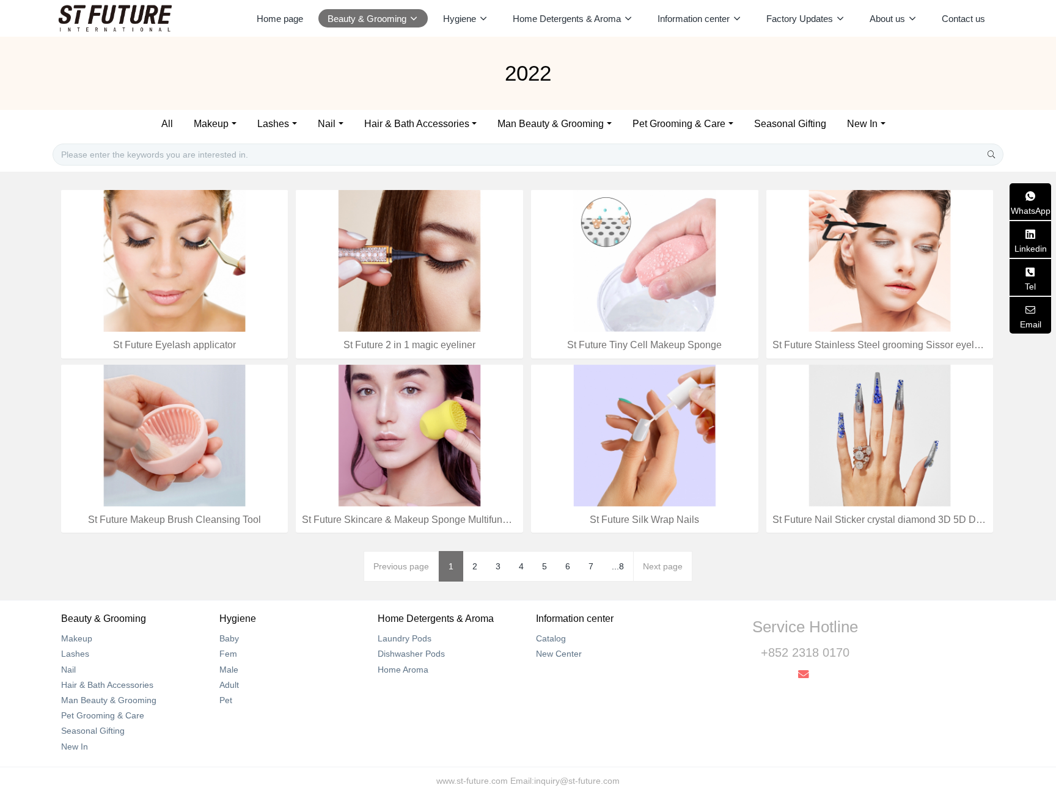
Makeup (211, 124)
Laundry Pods (404, 638)
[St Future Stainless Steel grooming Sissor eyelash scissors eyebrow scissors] (880, 260)
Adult (229, 685)
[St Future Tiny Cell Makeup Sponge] (644, 260)
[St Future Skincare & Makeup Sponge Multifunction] (409, 434)
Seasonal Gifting (790, 124)
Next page (663, 566)
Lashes (273, 124)
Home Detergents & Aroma (436, 618)
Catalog (551, 638)
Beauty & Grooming (103, 618)
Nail (327, 124)
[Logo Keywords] (115, 18)
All (167, 124)
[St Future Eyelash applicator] (174, 260)
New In (862, 124)
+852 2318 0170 (805, 652)
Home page (280, 18)
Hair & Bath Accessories (416, 124)
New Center (559, 654)
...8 (618, 566)
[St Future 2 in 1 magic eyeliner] (409, 260)
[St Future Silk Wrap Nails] (644, 434)
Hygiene (237, 618)
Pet (225, 700)
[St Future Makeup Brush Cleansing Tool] (174, 434)
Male (228, 669)
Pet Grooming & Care (678, 124)
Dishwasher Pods (411, 654)
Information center (575, 618)
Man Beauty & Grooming (550, 124)
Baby (229, 638)
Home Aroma (403, 669)
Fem (228, 654)
